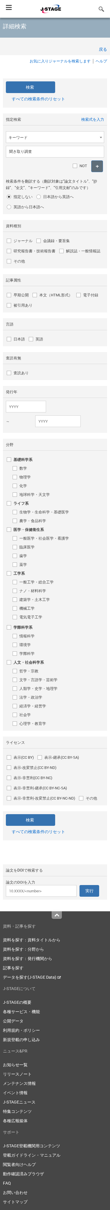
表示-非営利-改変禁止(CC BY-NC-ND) (44, 798)
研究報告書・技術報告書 (34, 250)
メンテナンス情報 (19, 1083)
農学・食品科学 (32, 520)
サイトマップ (15, 1201)
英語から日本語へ (28, 206)
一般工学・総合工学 (36, 582)
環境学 (25, 644)
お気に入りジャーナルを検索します (60, 61)
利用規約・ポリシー (21, 1030)
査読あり (21, 372)
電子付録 (90, 295)
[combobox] (55, 137)
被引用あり (23, 305)
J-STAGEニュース (19, 1102)
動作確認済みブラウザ (23, 1173)
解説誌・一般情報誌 (83, 250)
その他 (19, 261)
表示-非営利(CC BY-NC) (32, 777)
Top (57, 915)
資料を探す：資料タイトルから (31, 940)
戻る (103, 49)
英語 (39, 339)
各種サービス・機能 (21, 1011)
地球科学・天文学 (34, 494)
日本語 (19, 339)
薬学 (23, 564)
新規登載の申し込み (21, 1039)
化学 (23, 485)
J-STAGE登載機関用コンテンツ (31, 1145)
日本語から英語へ (58, 196)
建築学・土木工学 (34, 599)
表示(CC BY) (23, 757)
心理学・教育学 (32, 723)
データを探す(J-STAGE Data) (30, 977)
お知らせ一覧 (15, 1064)
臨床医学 (27, 547)
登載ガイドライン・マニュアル (31, 1155)
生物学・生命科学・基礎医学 (44, 512)
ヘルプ (101, 61)
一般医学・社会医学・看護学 (44, 538)
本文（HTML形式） (55, 295)
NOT (83, 165)
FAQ (7, 1183)
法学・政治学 (30, 697)
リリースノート (17, 1074)
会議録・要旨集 (56, 240)
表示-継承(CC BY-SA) (61, 757)
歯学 (23, 555)
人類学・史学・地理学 (38, 688)
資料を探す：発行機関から (27, 958)
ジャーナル (23, 240)
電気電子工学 (30, 617)
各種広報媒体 (15, 1120)
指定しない (23, 196)
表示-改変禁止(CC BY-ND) (34, 767)
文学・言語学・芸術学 (38, 679)
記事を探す (13, 968)
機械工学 (27, 608)
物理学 (25, 477)
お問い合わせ (15, 1192)
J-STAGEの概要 (17, 1002)
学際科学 (27, 653)
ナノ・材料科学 (32, 590)
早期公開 (21, 295)
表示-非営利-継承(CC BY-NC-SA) (40, 788)
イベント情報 (15, 1092)
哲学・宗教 (28, 671)
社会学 (25, 714)
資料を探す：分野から (23, 949)
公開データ (13, 1021)
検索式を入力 (92, 119)
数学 (23, 468)
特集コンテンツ (17, 1111)
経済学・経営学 (32, 706)
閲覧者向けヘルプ (19, 1164)
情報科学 (27, 636)
